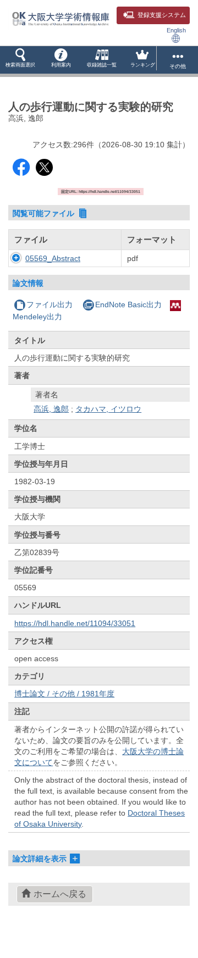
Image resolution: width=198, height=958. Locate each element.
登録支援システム (162, 15)
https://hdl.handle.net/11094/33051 (74, 623)
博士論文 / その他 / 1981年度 (64, 693)
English (176, 30)
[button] (20, 60)
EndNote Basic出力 (128, 304)
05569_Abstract (52, 258)
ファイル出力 (49, 304)
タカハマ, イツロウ (108, 409)
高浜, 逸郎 (51, 409)
